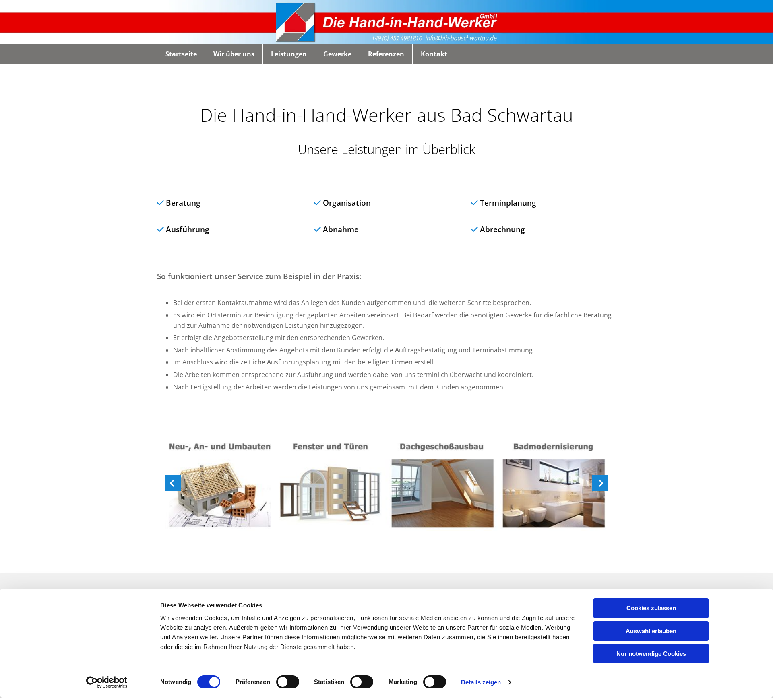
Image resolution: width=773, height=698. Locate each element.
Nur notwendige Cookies (651, 653)
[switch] (287, 681)
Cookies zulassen (651, 608)
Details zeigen (481, 682)
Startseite (181, 53)
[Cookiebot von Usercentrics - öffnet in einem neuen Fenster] (107, 682)
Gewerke (337, 53)
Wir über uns (233, 53)
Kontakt (434, 53)
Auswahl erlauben (651, 631)
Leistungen (289, 53)
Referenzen (386, 53)
